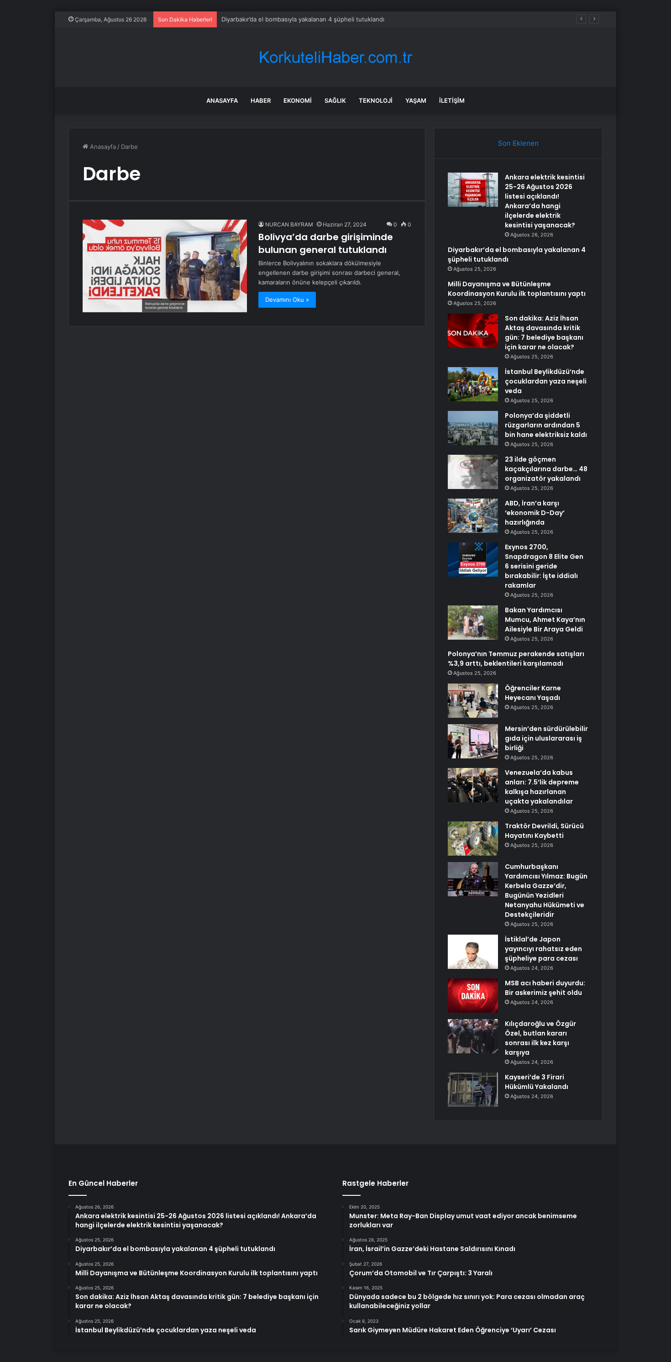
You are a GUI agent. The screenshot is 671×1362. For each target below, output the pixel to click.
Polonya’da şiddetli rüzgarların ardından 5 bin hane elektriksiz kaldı (546, 425)
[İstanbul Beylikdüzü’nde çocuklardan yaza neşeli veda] (473, 384)
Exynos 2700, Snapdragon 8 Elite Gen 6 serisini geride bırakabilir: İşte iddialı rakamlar (544, 566)
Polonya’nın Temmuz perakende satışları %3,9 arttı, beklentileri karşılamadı (516, 658)
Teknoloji (376, 100)
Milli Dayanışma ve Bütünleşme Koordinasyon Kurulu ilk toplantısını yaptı (517, 288)
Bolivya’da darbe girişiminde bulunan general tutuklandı (325, 243)
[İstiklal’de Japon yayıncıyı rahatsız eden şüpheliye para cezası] (473, 952)
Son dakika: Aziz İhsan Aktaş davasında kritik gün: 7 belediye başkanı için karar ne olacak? (544, 333)
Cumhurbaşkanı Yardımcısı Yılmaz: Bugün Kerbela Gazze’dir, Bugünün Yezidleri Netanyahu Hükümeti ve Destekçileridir (546, 890)
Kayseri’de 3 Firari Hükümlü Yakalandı (536, 1082)
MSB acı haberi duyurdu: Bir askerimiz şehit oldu (545, 987)
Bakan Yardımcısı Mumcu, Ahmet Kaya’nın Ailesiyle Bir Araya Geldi (545, 619)
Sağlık (335, 100)
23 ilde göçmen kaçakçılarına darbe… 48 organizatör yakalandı (546, 469)
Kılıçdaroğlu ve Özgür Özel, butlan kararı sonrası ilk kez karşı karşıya (540, 1038)
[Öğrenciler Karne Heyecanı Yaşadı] (473, 701)
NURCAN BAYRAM (289, 224)
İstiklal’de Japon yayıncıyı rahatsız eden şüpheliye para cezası (543, 949)
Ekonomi (297, 100)
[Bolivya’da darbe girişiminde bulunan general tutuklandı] (165, 266)
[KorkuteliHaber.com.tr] (335, 57)
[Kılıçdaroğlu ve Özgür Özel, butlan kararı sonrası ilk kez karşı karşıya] (473, 1036)
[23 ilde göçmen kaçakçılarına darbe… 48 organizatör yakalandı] (473, 472)
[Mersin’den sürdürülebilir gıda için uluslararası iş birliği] (473, 741)
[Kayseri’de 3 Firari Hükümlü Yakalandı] (473, 1090)
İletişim (452, 100)
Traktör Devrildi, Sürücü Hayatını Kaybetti (544, 830)
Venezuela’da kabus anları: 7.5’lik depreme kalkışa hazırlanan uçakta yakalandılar (542, 787)
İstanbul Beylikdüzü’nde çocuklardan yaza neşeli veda (546, 381)
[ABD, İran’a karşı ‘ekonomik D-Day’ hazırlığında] (473, 516)
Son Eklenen (518, 143)
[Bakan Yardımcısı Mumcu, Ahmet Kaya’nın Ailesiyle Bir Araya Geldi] (473, 622)
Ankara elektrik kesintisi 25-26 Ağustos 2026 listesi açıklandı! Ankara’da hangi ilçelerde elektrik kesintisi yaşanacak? (545, 201)
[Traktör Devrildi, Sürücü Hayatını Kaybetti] (473, 838)
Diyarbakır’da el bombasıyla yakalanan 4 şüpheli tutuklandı (302, 19)
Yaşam (415, 100)
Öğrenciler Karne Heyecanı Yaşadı (533, 693)
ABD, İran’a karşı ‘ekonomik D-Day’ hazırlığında (535, 513)
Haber (261, 100)
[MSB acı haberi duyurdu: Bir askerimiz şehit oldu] (473, 995)
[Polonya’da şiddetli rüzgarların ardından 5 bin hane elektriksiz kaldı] (473, 428)
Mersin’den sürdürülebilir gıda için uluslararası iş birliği (546, 738)
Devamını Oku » (287, 299)
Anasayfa (222, 100)
